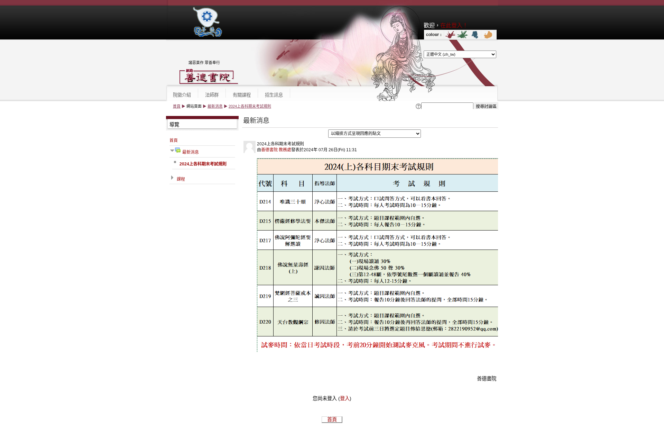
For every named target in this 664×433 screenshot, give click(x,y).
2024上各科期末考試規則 (250, 106)
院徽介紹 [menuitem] (182, 95)
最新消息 (215, 106)
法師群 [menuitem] (212, 95)
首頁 (177, 106)
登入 (345, 398)
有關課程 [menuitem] (242, 95)
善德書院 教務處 (276, 149)
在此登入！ (454, 25)
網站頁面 (194, 106)
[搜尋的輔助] (418, 106)
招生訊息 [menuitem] (274, 95)
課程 (181, 179)
